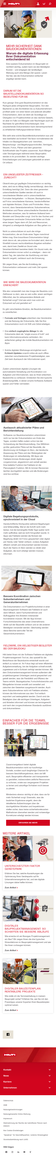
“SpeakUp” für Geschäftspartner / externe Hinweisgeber (25, 1135)
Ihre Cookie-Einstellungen (13, 1130)
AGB (5, 1105)
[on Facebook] (8, 1034)
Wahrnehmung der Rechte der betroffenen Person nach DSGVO (25, 1124)
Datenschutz (8, 1100)
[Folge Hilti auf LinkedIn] (18, 1152)
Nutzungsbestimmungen (12, 1109)
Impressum (7, 1118)
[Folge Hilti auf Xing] (30, 1152)
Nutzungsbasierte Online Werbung (16, 1114)
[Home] (14, 3)
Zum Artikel (10, 887)
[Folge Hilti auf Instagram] (12, 1152)
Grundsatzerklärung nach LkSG (15, 1139)
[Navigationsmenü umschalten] (5, 4)
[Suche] (50, 4)
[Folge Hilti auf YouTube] (24, 1152)
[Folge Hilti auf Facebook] (6, 1152)
